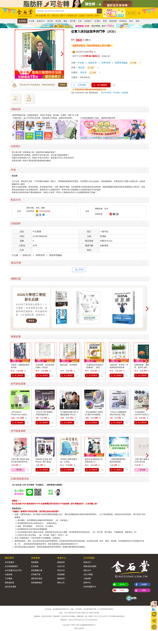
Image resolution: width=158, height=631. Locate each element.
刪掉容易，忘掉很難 (68, 365)
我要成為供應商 (89, 566)
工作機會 (8, 578)
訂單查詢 (35, 566)
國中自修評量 (41, 16)
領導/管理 (105, 63)
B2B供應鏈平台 (89, 587)
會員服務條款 (36, 582)
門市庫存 (116, 93)
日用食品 (123, 21)
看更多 (62, 85)
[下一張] (62, 54)
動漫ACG (41, 21)
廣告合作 (87, 570)
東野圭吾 (55, 16)
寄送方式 (61, 570)
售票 (137, 21)
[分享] (154, 621)
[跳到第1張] (61, 76)
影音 (131, 21)
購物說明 (61, 562)
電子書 (72, 21)
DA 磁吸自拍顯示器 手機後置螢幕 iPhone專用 (69, 414)
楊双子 (62, 16)
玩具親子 (88, 21)
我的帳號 (35, 562)
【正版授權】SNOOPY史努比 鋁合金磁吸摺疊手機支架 (143, 414)
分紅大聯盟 (88, 574)
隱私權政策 (9, 582)
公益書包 (81, 16)
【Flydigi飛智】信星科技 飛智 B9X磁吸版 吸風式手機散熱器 (94, 414)
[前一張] (16, 54)
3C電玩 (97, 21)
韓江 (49, 16)
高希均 (96, 16)
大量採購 (124, 93)
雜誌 (65, 21)
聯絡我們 (61, 578)
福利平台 (87, 582)
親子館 (50, 21)
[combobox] (66, 11)
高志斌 (81, 67)
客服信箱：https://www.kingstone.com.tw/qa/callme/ (79, 620)
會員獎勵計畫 (36, 570)
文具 (80, 21)
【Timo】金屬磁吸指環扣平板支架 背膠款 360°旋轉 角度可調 (118, 414)
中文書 (31, 21)
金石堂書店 (9, 562)
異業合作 (87, 562)
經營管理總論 (121, 63)
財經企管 (92, 63)
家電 (105, 21)
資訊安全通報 (10, 587)
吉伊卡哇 (89, 16)
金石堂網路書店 (11, 566)
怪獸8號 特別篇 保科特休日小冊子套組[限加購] (44, 461)
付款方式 (61, 566)
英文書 (58, 21)
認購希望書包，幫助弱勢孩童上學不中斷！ (92, 45)
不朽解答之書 (71, 16)
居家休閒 (113, 21)
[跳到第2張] (62, 76)
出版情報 (8, 574)
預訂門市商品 (106, 93)
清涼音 (83, 72)
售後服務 (61, 574)
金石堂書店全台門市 (13, 570)
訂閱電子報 (35, 574)
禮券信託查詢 (36, 578)
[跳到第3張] (144, 138)
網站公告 (61, 582)
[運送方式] (154, 627)
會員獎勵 (22, 21)
